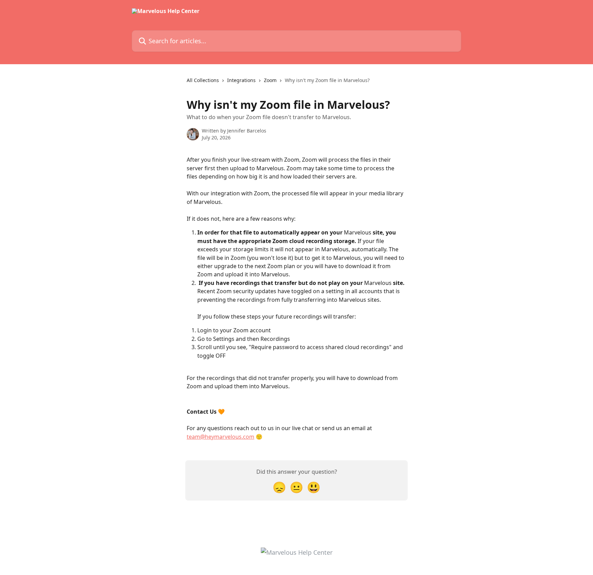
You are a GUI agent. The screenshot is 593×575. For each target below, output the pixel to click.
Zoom (270, 80)
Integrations (241, 80)
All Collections (203, 80)
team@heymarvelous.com (220, 436)
